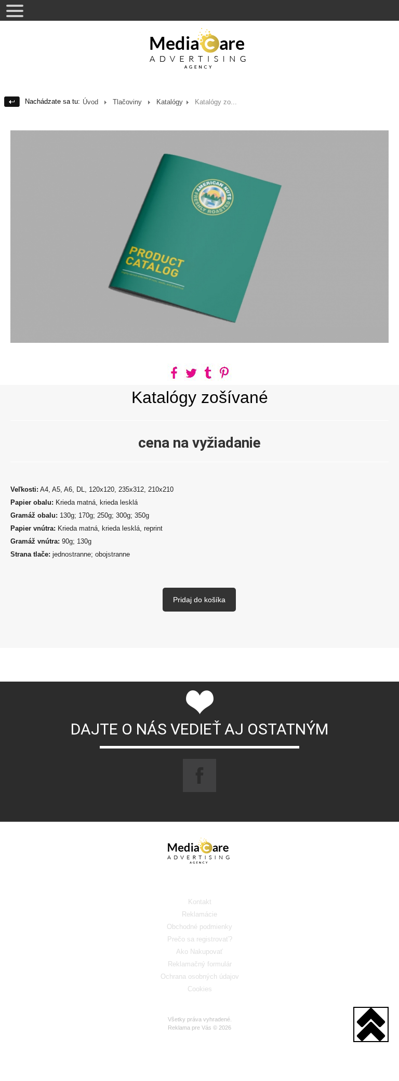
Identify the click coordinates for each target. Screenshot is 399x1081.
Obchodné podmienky (199, 927)
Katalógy (169, 102)
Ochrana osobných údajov (200, 976)
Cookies (200, 989)
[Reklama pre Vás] (199, 52)
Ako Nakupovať (199, 951)
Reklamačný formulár (200, 964)
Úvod (90, 102)
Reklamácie (199, 914)
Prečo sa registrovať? (199, 939)
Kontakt (199, 902)
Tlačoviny (127, 102)
